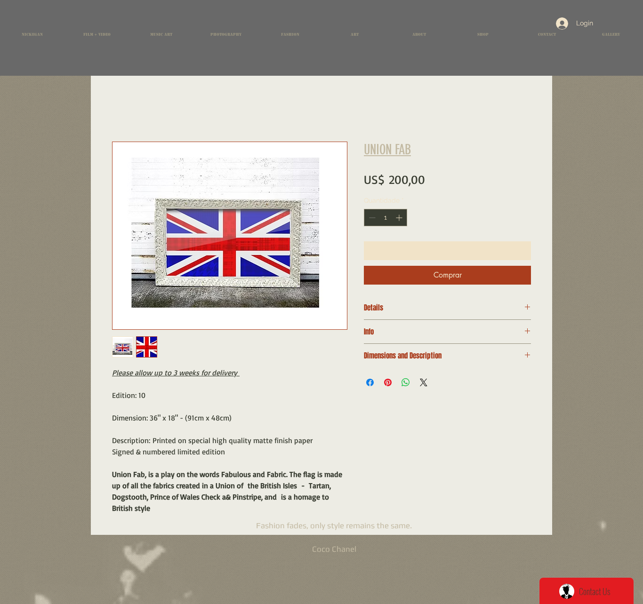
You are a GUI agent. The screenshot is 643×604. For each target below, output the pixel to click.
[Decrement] (371, 217)
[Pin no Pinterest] (388, 382)
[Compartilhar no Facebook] (370, 382)
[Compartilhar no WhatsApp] (405, 382)
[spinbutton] (385, 217)
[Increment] (400, 217)
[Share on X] (423, 382)
